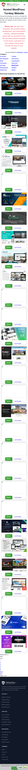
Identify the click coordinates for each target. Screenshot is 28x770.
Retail (1, 61)
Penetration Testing (6, 722)
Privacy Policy (5, 759)
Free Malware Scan (6, 732)
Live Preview (17, 93)
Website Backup (5, 719)
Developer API (5, 739)
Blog (12, 1)
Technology (3, 63)
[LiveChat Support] (22, 769)
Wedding (14, 67)
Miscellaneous (4, 67)
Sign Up (18, 1)
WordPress (20, 52)
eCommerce (15, 58)
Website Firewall (5, 702)
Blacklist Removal (6, 707)
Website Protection (6, 697)
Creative (14, 56)
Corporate (3, 56)
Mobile (13, 70)
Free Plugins (5, 737)
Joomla (26, 52)
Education (3, 65)
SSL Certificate (5, 717)
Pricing (3, 754)
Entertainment (15, 61)
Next (1, 672)
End (1, 674)
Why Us (3, 749)
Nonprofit (14, 63)
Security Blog (5, 734)
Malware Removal (6, 704)
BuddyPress (3, 70)
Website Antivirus (6, 699)
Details (9, 93)
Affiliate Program (6, 742)
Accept (14, 768)
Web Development (6, 724)
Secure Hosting (5, 714)
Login (25, 1)
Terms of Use (5, 757)
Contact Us (4, 752)
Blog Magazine (4, 58)
